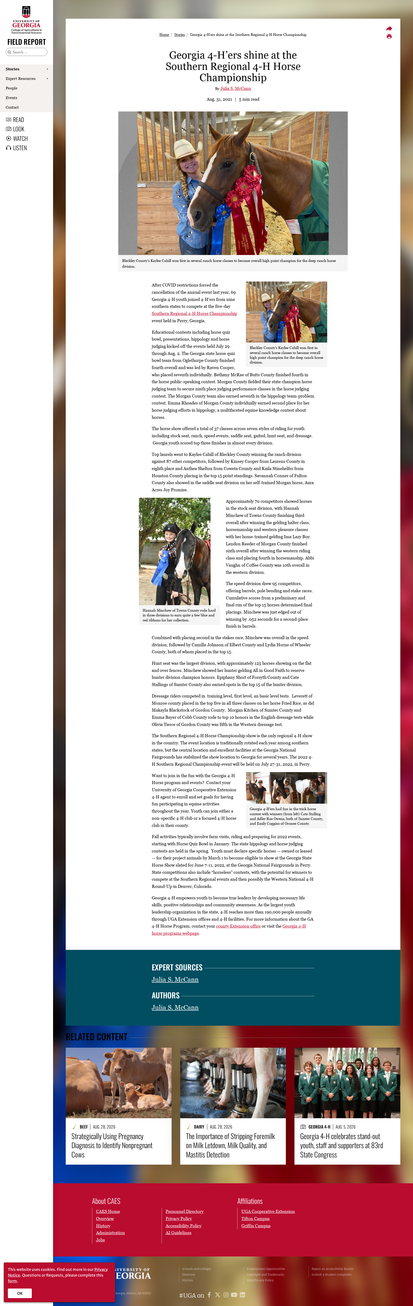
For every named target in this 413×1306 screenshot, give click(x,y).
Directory (188, 1274)
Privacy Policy (179, 1218)
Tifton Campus (255, 1218)
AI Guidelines (178, 1232)
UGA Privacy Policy (260, 1280)
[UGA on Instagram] (227, 1295)
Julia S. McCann (235, 88)
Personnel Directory (185, 1211)
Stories (12, 69)
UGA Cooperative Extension (268, 1211)
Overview (105, 1218)
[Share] (389, 28)
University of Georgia (128, 1274)
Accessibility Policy (183, 1225)
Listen (20, 147)
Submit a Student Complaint (332, 1274)
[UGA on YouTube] (235, 1295)
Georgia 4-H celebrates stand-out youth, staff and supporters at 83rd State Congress (341, 1145)
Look (18, 128)
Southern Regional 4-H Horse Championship (194, 313)
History (103, 1225)
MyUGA (187, 1280)
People (11, 88)
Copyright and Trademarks (265, 1274)
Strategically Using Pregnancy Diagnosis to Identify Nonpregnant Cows (111, 1145)
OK (20, 1293)
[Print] (389, 37)
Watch (20, 138)
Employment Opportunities (266, 1269)
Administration (110, 1232)
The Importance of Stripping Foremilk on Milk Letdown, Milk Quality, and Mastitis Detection (230, 1145)
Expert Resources (21, 78)
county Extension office (238, 926)
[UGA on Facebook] (210, 1295)
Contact (12, 107)
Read (18, 119)
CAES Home (108, 1211)
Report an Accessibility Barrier (332, 1269)
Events (11, 97)
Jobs (100, 1239)
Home (164, 34)
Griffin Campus (256, 1225)
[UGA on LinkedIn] (242, 1295)
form (12, 1280)
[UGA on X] (218, 1295)
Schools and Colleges (196, 1269)
